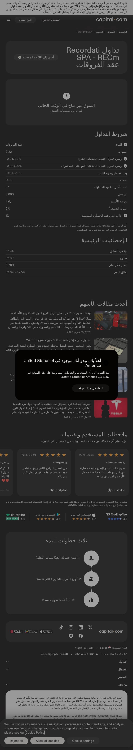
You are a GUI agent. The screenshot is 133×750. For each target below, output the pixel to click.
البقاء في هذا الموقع (90, 388)
